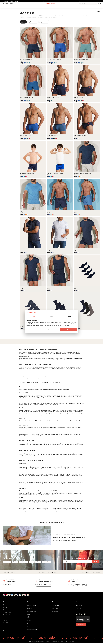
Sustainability (30, 607)
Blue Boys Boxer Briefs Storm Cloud (27, 173)
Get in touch (73, 584)
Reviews (29, 620)
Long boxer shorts (55, 610)
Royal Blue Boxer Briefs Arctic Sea (54, 59)
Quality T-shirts (55, 608)
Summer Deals (74, 7)
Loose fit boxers (8, 612)
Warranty (29, 619)
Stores (28, 613)
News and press (30, 628)
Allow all (68, 329)
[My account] (98, 3)
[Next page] (64, 334)
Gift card (83, 1)
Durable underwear (56, 604)
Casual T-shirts (6, 622)
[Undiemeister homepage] (52, 3)
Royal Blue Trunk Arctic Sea (25, 135)
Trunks (6, 607)
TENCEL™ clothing (56, 605)
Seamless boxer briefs (56, 607)
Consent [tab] (33, 316)
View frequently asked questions (44, 584)
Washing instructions (31, 611)
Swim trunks (57, 7)
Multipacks (7, 617)
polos (39, 358)
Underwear (28, 7)
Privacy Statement (55, 641)
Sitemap (72, 641)
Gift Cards (5, 630)
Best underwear (55, 611)
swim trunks (62, 358)
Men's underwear (55, 613)
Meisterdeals (66, 7)
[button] (100, 3)
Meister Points (30, 622)
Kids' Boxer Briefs (8, 614)
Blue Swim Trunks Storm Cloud (53, 211)
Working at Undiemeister (32, 629)
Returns (29, 617)
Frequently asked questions (33, 626)
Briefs (6, 609)
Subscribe (96, 561)
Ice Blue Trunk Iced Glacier (52, 135)
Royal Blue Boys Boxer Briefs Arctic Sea (55, 173)
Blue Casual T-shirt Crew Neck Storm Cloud (82, 173)
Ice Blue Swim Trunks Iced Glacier (80, 211)
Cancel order (81, 624)
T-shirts (35, 7)
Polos (46, 7)
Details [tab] (51, 316)
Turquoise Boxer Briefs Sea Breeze (81, 59)
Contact (29, 631)
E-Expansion (46, 641)
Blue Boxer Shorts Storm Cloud (53, 97)
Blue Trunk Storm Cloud (78, 97)
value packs (41, 443)
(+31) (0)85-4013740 (81, 612)
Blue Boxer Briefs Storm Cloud (26, 59)
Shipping (29, 614)
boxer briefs (30, 358)
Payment (29, 616)
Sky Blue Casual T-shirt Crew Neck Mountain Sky (29, 211)
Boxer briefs (7, 605)
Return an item (8, 584)
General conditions (65, 641)
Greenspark (29, 623)
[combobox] (89, 3)
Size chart (29, 610)
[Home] (3, 4)
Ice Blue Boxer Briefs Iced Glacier (26, 97)
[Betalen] (16, 594)
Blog (79, 1)
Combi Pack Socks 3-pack (79, 324)
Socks (51, 7)
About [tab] (69, 316)
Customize (50, 329)
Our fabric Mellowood (31, 605)
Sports (40, 7)
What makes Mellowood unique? (44, 586)
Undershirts (5, 620)
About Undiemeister (31, 604)
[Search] (81, 4)
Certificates (29, 608)
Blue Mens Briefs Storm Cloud (80, 135)
